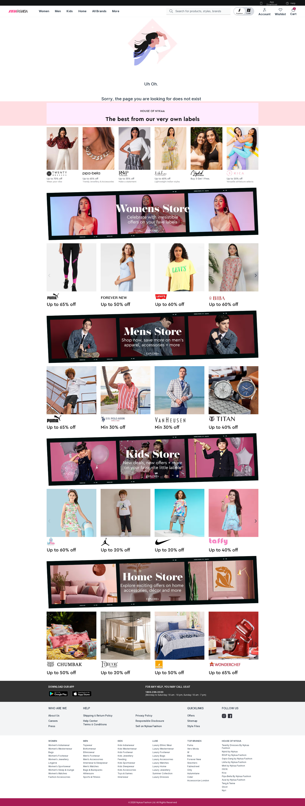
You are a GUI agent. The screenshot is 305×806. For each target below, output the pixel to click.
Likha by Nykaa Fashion (234, 762)
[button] (243, 11)
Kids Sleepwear (126, 766)
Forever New (194, 759)
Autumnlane (193, 773)
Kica (224, 772)
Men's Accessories (93, 759)
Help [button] (293, 3)
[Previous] (49, 275)
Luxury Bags (158, 755)
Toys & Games (125, 773)
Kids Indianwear (126, 745)
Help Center (90, 720)
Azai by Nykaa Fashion (233, 779)
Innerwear (123, 777)
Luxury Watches (160, 763)
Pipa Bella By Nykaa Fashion (236, 776)
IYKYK (225, 769)
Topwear (87, 745)
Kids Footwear (125, 752)
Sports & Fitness (91, 777)
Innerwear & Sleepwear (95, 763)
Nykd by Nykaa (230, 751)
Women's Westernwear (60, 748)
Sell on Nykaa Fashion (149, 726)
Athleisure (88, 773)
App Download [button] (272, 3)
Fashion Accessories (59, 777)
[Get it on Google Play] (58, 694)
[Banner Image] (62, 156)
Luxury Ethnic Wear (162, 745)
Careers (53, 720)
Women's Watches (57, 773)
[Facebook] (231, 716)
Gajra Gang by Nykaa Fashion (237, 758)
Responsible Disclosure (150, 720)
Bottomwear (89, 748)
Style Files (193, 726)
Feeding (122, 759)
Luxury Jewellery (161, 770)
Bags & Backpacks (92, 770)
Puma (190, 745)
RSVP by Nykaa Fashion (234, 755)
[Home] (18, 11)
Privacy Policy (144, 715)
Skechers (192, 763)
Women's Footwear (58, 755)
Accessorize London (198, 780)
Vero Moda (193, 748)
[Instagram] (225, 716)
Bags (51, 752)
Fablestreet (193, 766)
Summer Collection (162, 773)
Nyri (224, 790)
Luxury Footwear (161, 752)
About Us (53, 715)
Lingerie (52, 763)
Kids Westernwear (127, 748)
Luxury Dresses (160, 777)
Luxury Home (159, 766)
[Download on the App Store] (81, 694)
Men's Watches (91, 766)
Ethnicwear (89, 752)
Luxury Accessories (162, 759)
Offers (191, 715)
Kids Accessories (127, 770)
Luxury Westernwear (163, 748)
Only (189, 770)
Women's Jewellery (58, 759)
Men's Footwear (91, 755)
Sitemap (192, 720)
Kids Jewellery (125, 755)
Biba (189, 755)
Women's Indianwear (59, 745)
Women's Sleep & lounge (61, 770)
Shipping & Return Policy (98, 715)
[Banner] (71, 275)
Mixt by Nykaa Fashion (233, 765)
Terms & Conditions (95, 724)
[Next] (255, 275)
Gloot (225, 787)
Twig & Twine (228, 783)
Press (51, 726)
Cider (190, 777)
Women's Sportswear (59, 766)
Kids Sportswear (126, 763)
